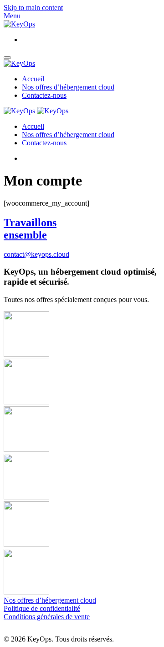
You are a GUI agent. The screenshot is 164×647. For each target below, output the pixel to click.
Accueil (33, 79)
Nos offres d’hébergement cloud (68, 87)
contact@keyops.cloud (36, 254)
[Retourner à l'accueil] (19, 24)
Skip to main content (33, 7)
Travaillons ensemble (30, 229)
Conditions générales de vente (47, 616)
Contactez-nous (44, 95)
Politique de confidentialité (42, 608)
